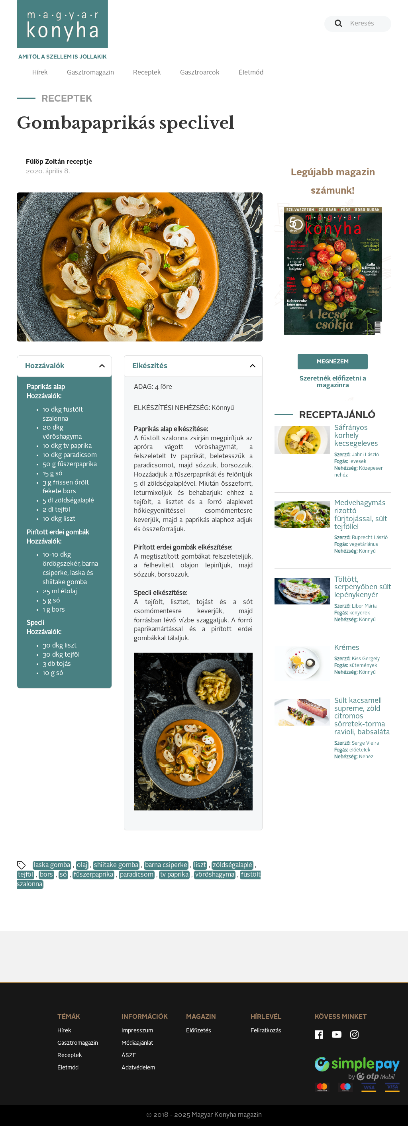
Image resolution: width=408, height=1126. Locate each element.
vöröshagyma (214, 875)
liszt (200, 865)
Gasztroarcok (200, 73)
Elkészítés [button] (149, 366)
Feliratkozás (266, 1031)
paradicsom (136, 875)
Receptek (147, 73)
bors (46, 875)
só (63, 875)
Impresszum (137, 1031)
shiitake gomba (116, 865)
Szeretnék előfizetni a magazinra (333, 382)
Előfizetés (198, 1031)
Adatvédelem (138, 1068)
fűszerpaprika (93, 875)
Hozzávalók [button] (45, 366)
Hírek (40, 73)
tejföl (25, 875)
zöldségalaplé (232, 865)
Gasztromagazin (90, 73)
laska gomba (52, 865)
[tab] (64, 366)
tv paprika (174, 875)
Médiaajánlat (137, 1043)
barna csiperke (166, 865)
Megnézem (333, 362)
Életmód (251, 73)
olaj (82, 865)
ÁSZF (129, 1055)
